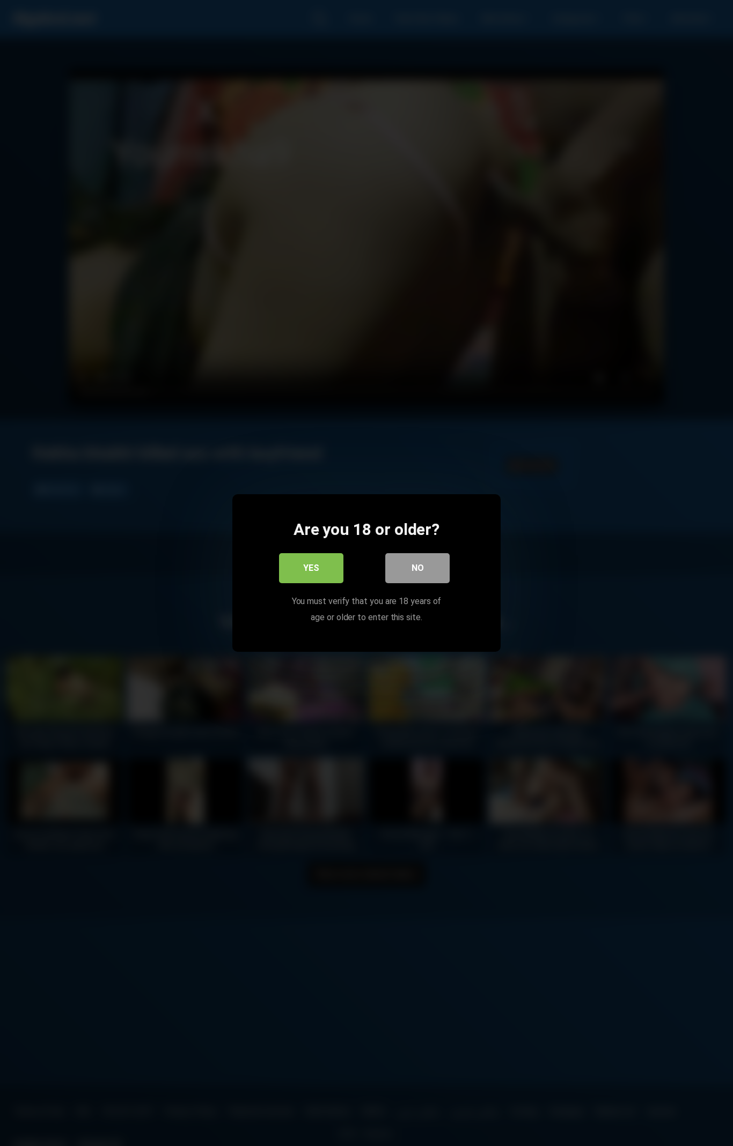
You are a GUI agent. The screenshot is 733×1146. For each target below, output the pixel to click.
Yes (311, 568)
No (418, 568)
